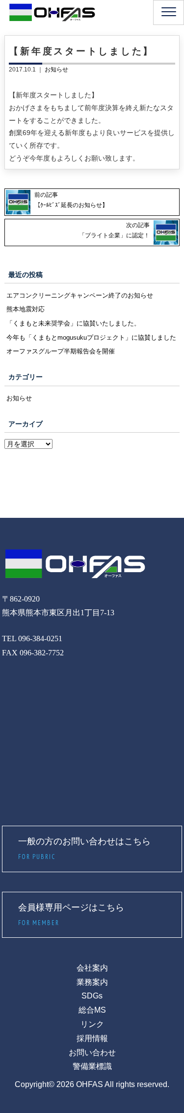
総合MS (92, 1010)
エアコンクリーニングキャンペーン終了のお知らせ (79, 295)
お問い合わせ (92, 1052)
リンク (92, 1024)
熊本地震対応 (25, 309)
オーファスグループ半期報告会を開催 (60, 351)
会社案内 (92, 968)
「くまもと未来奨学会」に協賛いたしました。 (73, 323)
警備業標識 (92, 1066)
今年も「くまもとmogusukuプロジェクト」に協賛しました (91, 337)
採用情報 (92, 1038)
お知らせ (56, 69)
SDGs (92, 996)
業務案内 (92, 982)
